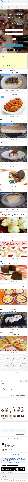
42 (9, 363)
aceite (3, 388)
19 (11, 358)
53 (7, 365)
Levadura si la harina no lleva (7, 389)
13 (25, 356)
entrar (14, 39)
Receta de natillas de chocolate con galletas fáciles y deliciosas (13, 287)
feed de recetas (10, 472)
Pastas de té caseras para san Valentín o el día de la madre (12, 239)
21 (15, 358)
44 (13, 363)
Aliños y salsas (13, 309)
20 (13, 358)
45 (15, 363)
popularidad (22, 395)
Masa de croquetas (12, 94)
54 (9, 365)
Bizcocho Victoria (13, 191)
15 (3, 358)
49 (24, 363)
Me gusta (12, 90)
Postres (13, 119)
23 (20, 358)
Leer (7, 90)
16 (5, 358)
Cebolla (3, 61)
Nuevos (16, 401)
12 (23, 356)
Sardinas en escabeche (12, 72)
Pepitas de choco (5, 387)
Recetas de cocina (4, 1)
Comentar (17, 90)
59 (20, 365)
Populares (10, 374)
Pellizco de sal (4, 390)
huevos (3, 384)
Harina (12, 61)
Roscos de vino (12, 311)
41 (7, 363)
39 (3, 363)
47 (20, 363)
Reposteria (13, 166)
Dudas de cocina (4, 477)
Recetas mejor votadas (5, 476)
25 (24, 358)
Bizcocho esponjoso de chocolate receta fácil (13, 263)
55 (11, 365)
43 (11, 363)
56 (13, 365)
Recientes (17, 374)
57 (15, 365)
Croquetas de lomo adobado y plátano (13, 144)
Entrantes (13, 70)
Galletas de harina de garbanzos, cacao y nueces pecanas (10, 443)
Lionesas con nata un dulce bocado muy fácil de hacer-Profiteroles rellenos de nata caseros (12, 215)
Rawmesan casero (10, 448)
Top (11, 401)
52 (5, 365)
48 (22, 363)
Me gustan (11, 376)
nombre (17, 395)
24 (22, 358)
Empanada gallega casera (13, 334)
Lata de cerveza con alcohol (15, 63)
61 (24, 365)
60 (22, 365)
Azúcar (3, 383)
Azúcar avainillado (5, 391)
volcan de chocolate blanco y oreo (13, 168)
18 (9, 358)
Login (10, 1)
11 (21, 356)
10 (19, 356)
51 (3, 365)
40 (5, 363)
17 (7, 358)
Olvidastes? (14, 36)
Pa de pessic (13, 121)
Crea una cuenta (9, 45)
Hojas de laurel (5, 63)
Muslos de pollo (5, 65)
